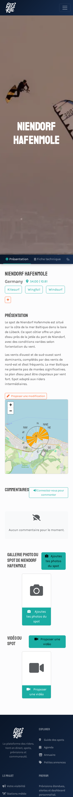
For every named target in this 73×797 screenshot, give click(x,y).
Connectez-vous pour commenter (50, 492)
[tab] (17, 259)
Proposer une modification (28, 396)
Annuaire (49, 755)
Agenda (48, 747)
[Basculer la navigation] (65, 8)
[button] (36, 436)
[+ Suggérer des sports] (8, 300)
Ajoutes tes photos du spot (54, 561)
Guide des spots (53, 740)
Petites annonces (54, 762)
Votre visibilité (16, 786)
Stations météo (16, 793)
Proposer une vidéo (50, 641)
